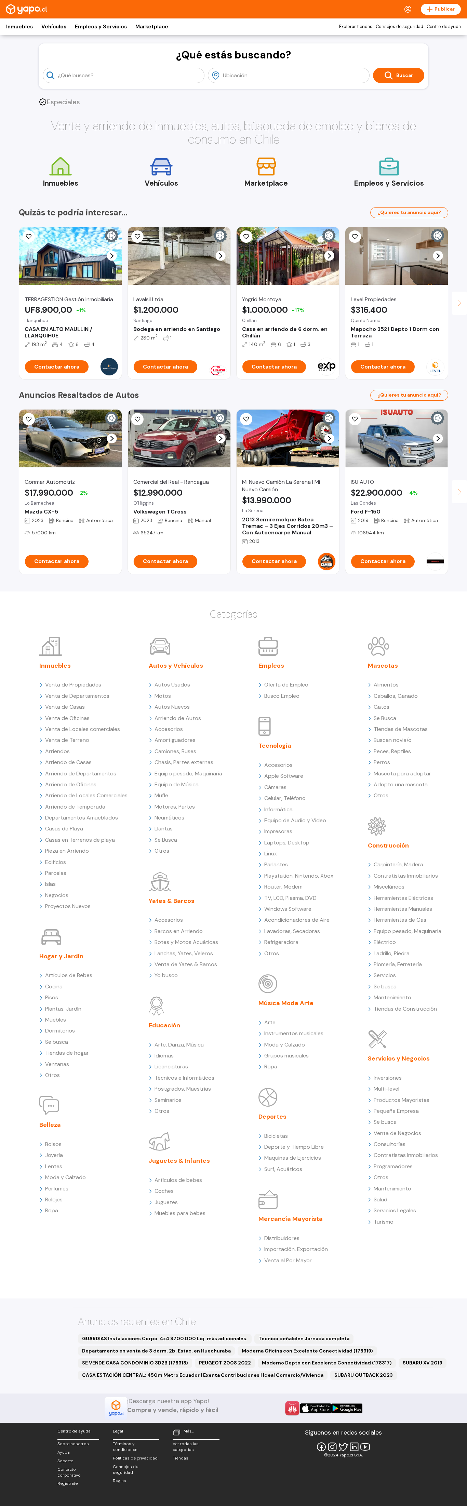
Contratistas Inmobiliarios (406, 875)
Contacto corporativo (69, 1472)
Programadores (393, 1166)
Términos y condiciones (125, 1446)
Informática (278, 809)
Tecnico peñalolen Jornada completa (303, 1338)
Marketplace (151, 26)
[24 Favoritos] (355, 236)
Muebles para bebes (180, 1213)
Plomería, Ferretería (398, 964)
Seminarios (168, 1100)
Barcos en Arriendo (179, 931)
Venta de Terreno (67, 740)
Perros (382, 762)
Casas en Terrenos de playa (80, 839)
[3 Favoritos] (355, 419)
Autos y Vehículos (176, 666)
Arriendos (57, 751)
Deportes (272, 1116)
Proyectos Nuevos (68, 906)
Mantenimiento (392, 997)
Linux (270, 853)
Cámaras (275, 787)
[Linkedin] (354, 1446)
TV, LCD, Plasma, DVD (290, 898)
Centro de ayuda (444, 26)
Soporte (65, 1461)
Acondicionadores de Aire (297, 919)
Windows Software (287, 908)
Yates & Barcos (172, 901)
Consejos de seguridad (399, 26)
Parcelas (55, 873)
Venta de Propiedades (73, 684)
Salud (380, 1199)
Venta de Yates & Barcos (186, 964)
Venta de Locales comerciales (82, 729)
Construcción (388, 845)
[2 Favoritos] (29, 236)
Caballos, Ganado (396, 695)
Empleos (271, 666)
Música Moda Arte (285, 1003)
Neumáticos (169, 817)
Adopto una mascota (401, 784)
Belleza (50, 1125)
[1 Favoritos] (246, 236)
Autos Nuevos (172, 706)
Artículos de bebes (178, 1180)
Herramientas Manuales (403, 908)
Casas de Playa (64, 828)
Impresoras (278, 831)
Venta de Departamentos (77, 695)
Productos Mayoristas (401, 1100)
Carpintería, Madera (398, 864)
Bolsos (53, 1144)
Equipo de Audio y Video (295, 820)
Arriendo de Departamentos (80, 773)
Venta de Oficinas (67, 718)
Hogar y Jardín (61, 956)
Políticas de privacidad (135, 1458)
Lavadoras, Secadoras (292, 931)
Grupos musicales (286, 1055)
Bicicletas (276, 1136)
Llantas (164, 828)
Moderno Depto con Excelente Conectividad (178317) (327, 1363)
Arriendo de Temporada (75, 806)
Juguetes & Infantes (179, 1161)
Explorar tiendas (355, 26)
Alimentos (386, 684)
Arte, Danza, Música (179, 1044)
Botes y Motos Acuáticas (186, 942)
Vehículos (53, 26)
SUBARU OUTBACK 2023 (363, 1375)
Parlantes (276, 864)
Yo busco (166, 975)
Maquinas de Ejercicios (292, 1157)
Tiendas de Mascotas (401, 729)
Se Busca (166, 839)
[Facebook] (321, 1446)
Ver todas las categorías (186, 1446)
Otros (52, 1075)
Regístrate (67, 1483)
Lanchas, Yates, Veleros (184, 953)
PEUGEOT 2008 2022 (225, 1363)
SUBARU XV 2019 (422, 1363)
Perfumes (56, 1188)
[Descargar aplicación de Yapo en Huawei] (292, 1408)
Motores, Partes (175, 806)
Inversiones (388, 1077)
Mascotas (383, 666)
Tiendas (180, 1458)
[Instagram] (332, 1446)
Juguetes (166, 1202)
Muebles (55, 1019)
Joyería (54, 1155)
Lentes (53, 1166)
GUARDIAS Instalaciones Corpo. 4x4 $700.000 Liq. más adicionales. (165, 1338)
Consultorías (389, 1144)
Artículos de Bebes (68, 975)
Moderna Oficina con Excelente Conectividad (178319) (307, 1351)
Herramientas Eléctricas (403, 898)
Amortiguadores (175, 740)
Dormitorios (60, 1030)
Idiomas (164, 1055)
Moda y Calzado (65, 1177)
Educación (164, 1025)
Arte (270, 1022)
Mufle (161, 795)
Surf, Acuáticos (283, 1169)
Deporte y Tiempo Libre (294, 1146)
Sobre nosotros (73, 1444)
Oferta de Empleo (286, 684)
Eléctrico (385, 942)
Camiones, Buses (175, 751)
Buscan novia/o (393, 740)
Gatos (381, 706)
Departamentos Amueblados (81, 817)
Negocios (56, 895)
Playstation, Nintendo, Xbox (298, 875)
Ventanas (57, 1064)
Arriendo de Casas (68, 762)
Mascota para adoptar (402, 773)
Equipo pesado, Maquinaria (188, 773)
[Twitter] (343, 1446)
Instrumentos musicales (293, 1033)
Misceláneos (389, 886)
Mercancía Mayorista (290, 1219)
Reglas (119, 1480)
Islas (50, 884)
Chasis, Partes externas (184, 762)
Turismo (383, 1221)
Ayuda (63, 1452)
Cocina (54, 986)
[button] (112, 256)
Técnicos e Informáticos (184, 1077)
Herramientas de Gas (400, 919)
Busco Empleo (281, 695)
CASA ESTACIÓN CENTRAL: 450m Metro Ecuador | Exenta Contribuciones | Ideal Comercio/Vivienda (202, 1375)
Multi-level (386, 1088)
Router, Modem (283, 886)
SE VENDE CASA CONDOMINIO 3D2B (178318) (135, 1363)
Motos (163, 695)
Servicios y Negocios (399, 1058)
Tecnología (274, 746)
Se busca (56, 1041)
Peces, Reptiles (392, 751)
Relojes (54, 1199)
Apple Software (283, 775)
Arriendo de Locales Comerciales (86, 795)
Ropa (51, 1210)
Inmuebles (19, 26)
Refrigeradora (281, 942)
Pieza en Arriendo (67, 850)
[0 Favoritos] (137, 419)
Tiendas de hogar (67, 1052)
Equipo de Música (177, 784)
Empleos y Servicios (101, 26)
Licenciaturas (171, 1066)
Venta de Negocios (397, 1133)
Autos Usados (172, 684)
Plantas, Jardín (63, 1008)
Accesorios (169, 729)
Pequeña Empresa (396, 1111)
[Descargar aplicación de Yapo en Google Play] (346, 1408)
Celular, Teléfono (285, 798)
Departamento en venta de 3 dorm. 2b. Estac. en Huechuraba (156, 1351)
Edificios (55, 862)
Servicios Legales (395, 1210)
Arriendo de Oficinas (70, 784)
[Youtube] (365, 1446)
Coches (164, 1191)
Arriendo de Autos (178, 718)
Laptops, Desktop (286, 842)
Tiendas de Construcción (405, 1008)
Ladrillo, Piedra (392, 953)
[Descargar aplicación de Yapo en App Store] (315, 1408)
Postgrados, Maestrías (183, 1088)
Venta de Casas (65, 706)
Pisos (51, 997)
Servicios (385, 975)
